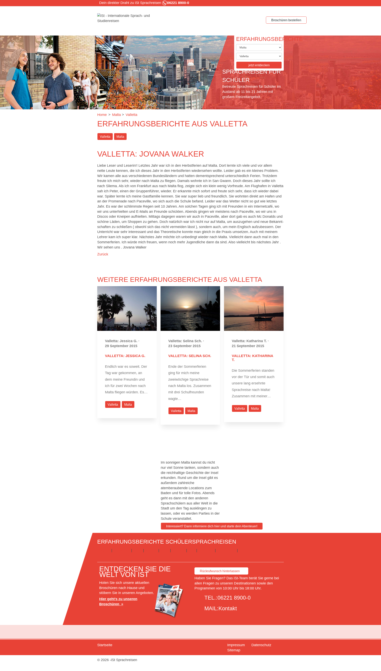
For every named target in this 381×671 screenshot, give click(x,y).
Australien (206, 550)
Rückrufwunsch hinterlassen (220, 571)
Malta (120, 136)
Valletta (105, 136)
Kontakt (227, 608)
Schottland (247, 550)
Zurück (102, 254)
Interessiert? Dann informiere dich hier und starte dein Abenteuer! (211, 526)
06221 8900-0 (234, 598)
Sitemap (233, 650)
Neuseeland (226, 550)
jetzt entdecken (259, 65)
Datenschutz (261, 645)
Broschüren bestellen (286, 20)
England (103, 550)
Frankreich (121, 550)
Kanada (151, 550)
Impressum (236, 645)
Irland (137, 550)
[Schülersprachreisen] (127, 18)
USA (191, 550)
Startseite (104, 645)
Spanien (178, 550)
